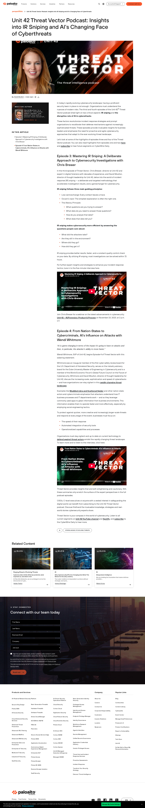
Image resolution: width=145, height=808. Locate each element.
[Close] (142, 804)
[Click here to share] (35, 97)
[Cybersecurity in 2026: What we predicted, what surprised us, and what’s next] (31, 567)
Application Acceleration (39, 743)
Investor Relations (100, 719)
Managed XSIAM (58, 757)
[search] (99, 4)
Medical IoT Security (18, 752)
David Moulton (19, 97)
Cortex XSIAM (57, 735)
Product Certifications (122, 727)
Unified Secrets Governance (82, 738)
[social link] (93, 800)
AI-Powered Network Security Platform (24, 698)
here (123, 143)
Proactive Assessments (80, 760)
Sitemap (118, 735)
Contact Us (98, 706)
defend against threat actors (70, 439)
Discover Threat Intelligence (82, 774)
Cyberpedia (119, 711)
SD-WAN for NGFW (37, 720)
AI (59, 530)
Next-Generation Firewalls (39, 704)
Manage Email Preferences (123, 719)
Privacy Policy (47, 664)
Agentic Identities (78, 730)
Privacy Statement (39, 661)
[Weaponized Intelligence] (114, 567)
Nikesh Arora (100, 583)
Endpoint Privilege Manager (82, 716)
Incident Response (79, 764)
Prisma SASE (35, 739)
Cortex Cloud (57, 708)
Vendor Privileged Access (81, 748)
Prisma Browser (36, 761)
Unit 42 (117, 743)
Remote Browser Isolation (39, 769)
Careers (97, 702)
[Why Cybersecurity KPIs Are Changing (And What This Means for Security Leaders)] (72, 567)
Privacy (14, 799)
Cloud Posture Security (60, 716)
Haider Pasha (18, 583)
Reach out (16, 672)
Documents (42, 799)
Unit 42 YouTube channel (87, 519)
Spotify (106, 519)
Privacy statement (28, 806)
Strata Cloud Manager (38, 716)
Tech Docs (118, 739)
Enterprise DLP (35, 753)
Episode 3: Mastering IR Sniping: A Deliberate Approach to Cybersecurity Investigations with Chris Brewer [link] (31, 139)
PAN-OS (33, 725)
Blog (116, 698)
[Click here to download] (38, 97)
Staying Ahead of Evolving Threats (77, 530)
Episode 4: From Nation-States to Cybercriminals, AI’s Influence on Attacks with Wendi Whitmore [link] (32, 148)
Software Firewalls (37, 712)
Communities (119, 702)
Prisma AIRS (15, 708)
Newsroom (98, 727)
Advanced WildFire (18, 734)
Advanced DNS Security (19, 738)
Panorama (34, 729)
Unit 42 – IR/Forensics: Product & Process (76, 317)
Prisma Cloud (57, 725)
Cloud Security (58, 704)
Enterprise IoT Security (19, 748)
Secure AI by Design (18, 704)
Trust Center (22, 799)
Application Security (59, 712)
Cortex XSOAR (58, 743)
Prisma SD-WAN (36, 765)
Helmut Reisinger (60, 583)
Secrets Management (80, 734)
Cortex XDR (57, 739)
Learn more (29, 120)
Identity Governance (79, 720)
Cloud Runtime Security (60, 720)
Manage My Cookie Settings (111, 804)
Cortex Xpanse (58, 747)
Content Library (120, 706)
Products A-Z (119, 723)
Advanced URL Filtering (19, 730)
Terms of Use (52, 661)
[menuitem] (11, 4)
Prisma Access (35, 757)
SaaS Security (16, 761)
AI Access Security (17, 712)
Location (97, 723)
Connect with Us (134, 4)
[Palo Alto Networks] (10, 4)
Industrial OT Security (18, 756)
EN (103, 4)
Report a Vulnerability (122, 731)
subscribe (65, 146)
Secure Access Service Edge (40, 735)
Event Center (119, 715)
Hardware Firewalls (37, 708)
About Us (98, 698)
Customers (98, 715)
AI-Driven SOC (57, 731)
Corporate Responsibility (102, 711)
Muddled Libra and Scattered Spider (86, 391)
